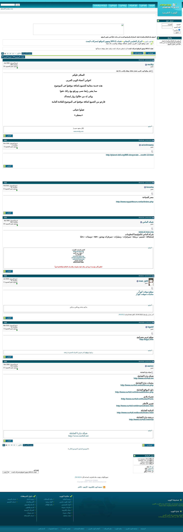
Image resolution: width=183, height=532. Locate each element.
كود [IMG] (150, 470)
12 (13, 53)
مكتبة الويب (118, 528)
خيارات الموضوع (19, 57)
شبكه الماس (148, 222)
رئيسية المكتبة (67, 499)
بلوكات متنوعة (67, 513)
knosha (149, 187)
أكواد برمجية (49, 502)
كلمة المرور (177, 27)
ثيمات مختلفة (67, 515)
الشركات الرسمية (29, 510)
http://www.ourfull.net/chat (141, 419)
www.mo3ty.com (78, 131)
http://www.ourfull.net (143, 378)
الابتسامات (150, 468)
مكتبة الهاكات (49, 504)
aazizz (150, 366)
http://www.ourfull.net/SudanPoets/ (137, 399)
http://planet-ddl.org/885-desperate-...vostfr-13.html (129, 155)
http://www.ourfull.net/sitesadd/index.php (134, 392)
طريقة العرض (8, 57)
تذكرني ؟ (175, 30)
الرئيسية (143, 528)
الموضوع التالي (73, 449)
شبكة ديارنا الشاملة (78, 433)
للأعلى (80, 487)
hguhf (150, 327)
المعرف (178, 24)
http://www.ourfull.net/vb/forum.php (137, 385)
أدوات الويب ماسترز (65, 502)
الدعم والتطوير (30, 507)
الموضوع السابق (83, 449)
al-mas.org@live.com (78, 257)
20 (10, 53)
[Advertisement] (78, 174)
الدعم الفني (41, 528)
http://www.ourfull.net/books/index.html (135, 413)
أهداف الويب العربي (94, 528)
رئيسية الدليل (30, 499)
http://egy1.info (146, 339)
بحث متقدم (9, 8)
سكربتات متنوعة (66, 507)
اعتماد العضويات (53, 528)
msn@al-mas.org (78, 256)
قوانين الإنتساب (65, 528)
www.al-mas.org (146, 232)
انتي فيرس (81, 352)
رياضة (65, 352)
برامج (91, 352)
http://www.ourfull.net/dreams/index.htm (134, 406)
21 (7, 53)
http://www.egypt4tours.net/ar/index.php (134, 202)
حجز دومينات (30, 513)
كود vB (151, 466)
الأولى (19, 53)
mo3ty (150, 64)
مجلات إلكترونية (66, 510)
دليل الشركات (107, 528)
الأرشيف (85, 487)
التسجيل (3, 8)
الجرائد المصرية (72, 352)
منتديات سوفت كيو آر (144, 294)
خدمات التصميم (11, 502)
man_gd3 (143, 281)
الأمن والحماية (30, 502)
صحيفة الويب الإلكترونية (95, 487)
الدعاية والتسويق (29, 504)
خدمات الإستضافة (29, 515)
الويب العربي (147, 41)
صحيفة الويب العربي (131, 528)
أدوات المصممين (66, 504)
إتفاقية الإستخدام (79, 528)
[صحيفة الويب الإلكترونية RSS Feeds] (104, 487)
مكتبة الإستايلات (48, 499)
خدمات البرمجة (12, 499)
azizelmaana (147, 145)
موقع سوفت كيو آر (145, 292)
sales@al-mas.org (78, 259)
